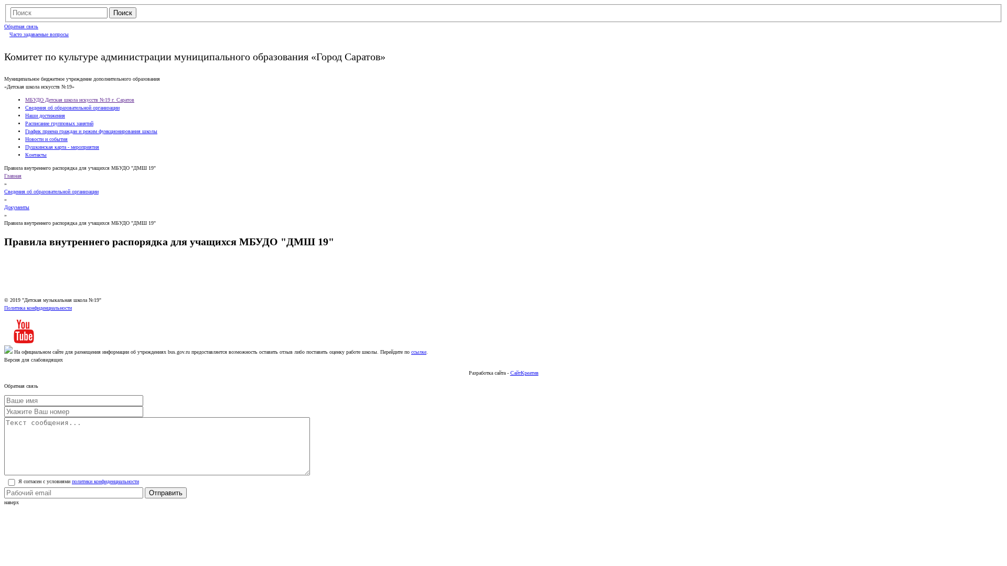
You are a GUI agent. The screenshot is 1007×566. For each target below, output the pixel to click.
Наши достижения (45, 115)
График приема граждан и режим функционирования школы (91, 131)
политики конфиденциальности (105, 481)
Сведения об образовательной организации (72, 108)
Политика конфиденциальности (38, 308)
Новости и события (46, 139)
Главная (13, 176)
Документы (16, 207)
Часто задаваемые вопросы (39, 34)
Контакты (36, 155)
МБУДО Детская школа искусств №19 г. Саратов (79, 100)
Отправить (166, 493)
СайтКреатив (524, 373)
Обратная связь (21, 26)
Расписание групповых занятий (59, 123)
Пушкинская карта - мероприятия (62, 147)
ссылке (418, 352)
